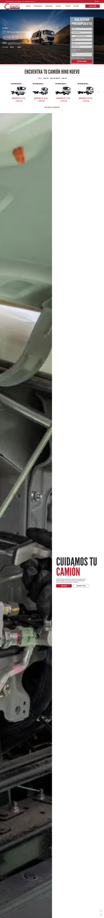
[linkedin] (98, 1)
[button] (2, 36)
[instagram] (96, 1)
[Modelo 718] (63, 89)
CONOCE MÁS (19, 101)
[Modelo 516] (18, 89)
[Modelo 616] (40, 89)
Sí (73, 51)
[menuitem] (28, 6)
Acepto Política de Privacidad (78, 58)
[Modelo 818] (85, 89)
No (76, 51)
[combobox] (74, 36)
